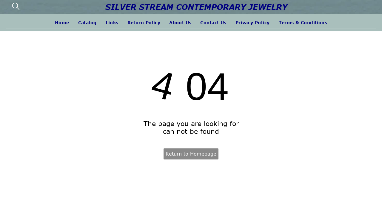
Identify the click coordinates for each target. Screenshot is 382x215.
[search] (16, 6)
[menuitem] (62, 22)
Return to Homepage (191, 153)
